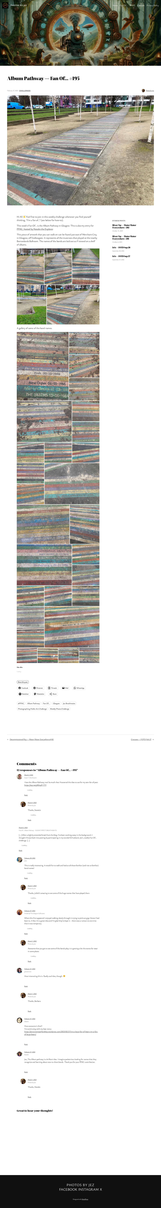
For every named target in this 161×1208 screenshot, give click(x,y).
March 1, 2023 (32, 886)
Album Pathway (33, 703)
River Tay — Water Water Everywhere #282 (124, 226)
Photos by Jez (19, 5)
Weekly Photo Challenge (59, 708)
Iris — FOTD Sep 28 (121, 247)
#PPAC (21, 703)
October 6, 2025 (117, 242)
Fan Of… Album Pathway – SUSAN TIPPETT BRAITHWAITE (38, 830)
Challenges (25, 90)
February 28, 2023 (29, 858)
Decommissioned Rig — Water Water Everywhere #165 (32, 739)
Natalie (26, 1055)
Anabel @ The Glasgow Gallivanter (34, 913)
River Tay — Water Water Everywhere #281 (124, 237)
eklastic (26, 1021)
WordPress (85, 1199)
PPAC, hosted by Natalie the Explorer (35, 229)
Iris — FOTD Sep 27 (121, 256)
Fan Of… (46, 703)
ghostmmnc (27, 971)
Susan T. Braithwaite (30, 778)
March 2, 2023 (28, 775)
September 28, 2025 (118, 251)
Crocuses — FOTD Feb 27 (141, 739)
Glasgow (56, 703)
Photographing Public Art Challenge (32, 708)
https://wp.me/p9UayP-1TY (35, 785)
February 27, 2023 (29, 911)
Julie (25, 861)
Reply (26, 795)
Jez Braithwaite (69, 703)
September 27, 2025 (118, 260)
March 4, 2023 (32, 803)
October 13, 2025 (117, 231)
